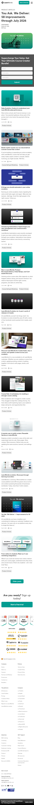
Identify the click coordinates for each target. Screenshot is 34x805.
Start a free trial (24, 2)
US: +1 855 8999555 (6, 773)
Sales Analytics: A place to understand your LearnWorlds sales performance (15, 109)
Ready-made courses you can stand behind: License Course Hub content (15, 148)
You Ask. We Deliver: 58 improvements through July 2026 (15, 16)
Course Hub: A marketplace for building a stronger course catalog (15, 395)
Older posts (17, 581)
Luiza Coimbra (5, 24)
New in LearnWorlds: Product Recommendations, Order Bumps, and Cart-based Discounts (15, 271)
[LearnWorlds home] (7, 3)
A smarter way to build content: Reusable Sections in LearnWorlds (14, 434)
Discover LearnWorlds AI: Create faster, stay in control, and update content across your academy (16, 352)
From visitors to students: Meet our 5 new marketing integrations (14, 554)
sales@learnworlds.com (7, 782)
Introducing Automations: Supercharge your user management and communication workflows (15, 228)
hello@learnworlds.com (7, 778)
